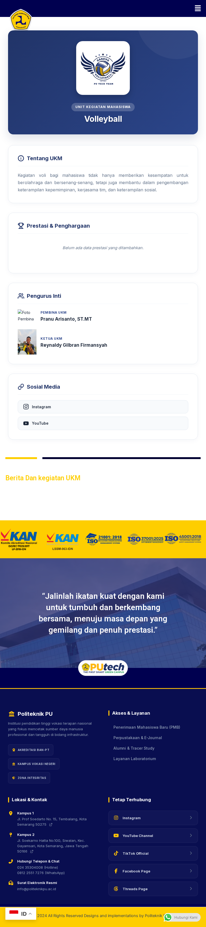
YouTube (40, 423)
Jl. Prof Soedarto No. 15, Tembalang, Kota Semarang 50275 (52, 821)
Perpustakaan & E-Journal (137, 738)
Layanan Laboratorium (134, 759)
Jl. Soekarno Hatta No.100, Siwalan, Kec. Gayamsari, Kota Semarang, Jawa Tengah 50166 (52, 845)
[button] (118, 8)
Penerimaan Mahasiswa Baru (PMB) (146, 727)
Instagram (41, 407)
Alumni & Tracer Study (133, 748)
